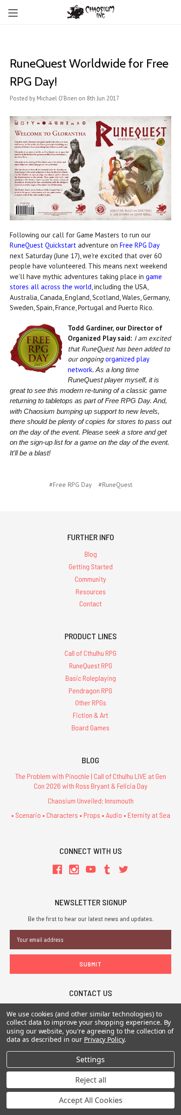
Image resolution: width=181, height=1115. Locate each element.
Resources (91, 591)
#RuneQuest (115, 484)
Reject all (90, 1080)
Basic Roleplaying (90, 677)
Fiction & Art (90, 714)
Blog (90, 553)
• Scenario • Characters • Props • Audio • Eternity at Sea (90, 814)
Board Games (90, 727)
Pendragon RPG (90, 690)
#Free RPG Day (70, 484)
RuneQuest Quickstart (43, 245)
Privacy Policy (104, 1039)
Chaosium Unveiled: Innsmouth (91, 800)
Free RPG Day (139, 245)
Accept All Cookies (91, 1100)
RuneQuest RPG (90, 665)
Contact (90, 603)
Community (90, 578)
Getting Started (91, 566)
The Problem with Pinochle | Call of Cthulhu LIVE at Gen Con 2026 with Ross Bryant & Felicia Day (90, 781)
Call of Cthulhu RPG (90, 652)
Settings (90, 1059)
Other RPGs (90, 702)
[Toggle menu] (13, 12)
